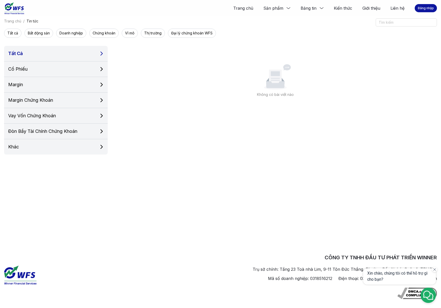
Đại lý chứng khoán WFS (192, 33)
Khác (13, 146)
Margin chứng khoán (30, 100)
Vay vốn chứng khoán (32, 115)
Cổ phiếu (18, 69)
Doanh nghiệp (71, 33)
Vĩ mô (129, 33)
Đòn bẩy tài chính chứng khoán (42, 131)
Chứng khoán (104, 33)
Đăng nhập (426, 8)
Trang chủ (12, 21)
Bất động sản (39, 33)
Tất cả (12, 33)
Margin (15, 84)
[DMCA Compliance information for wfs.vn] (417, 293)
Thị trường (153, 33)
